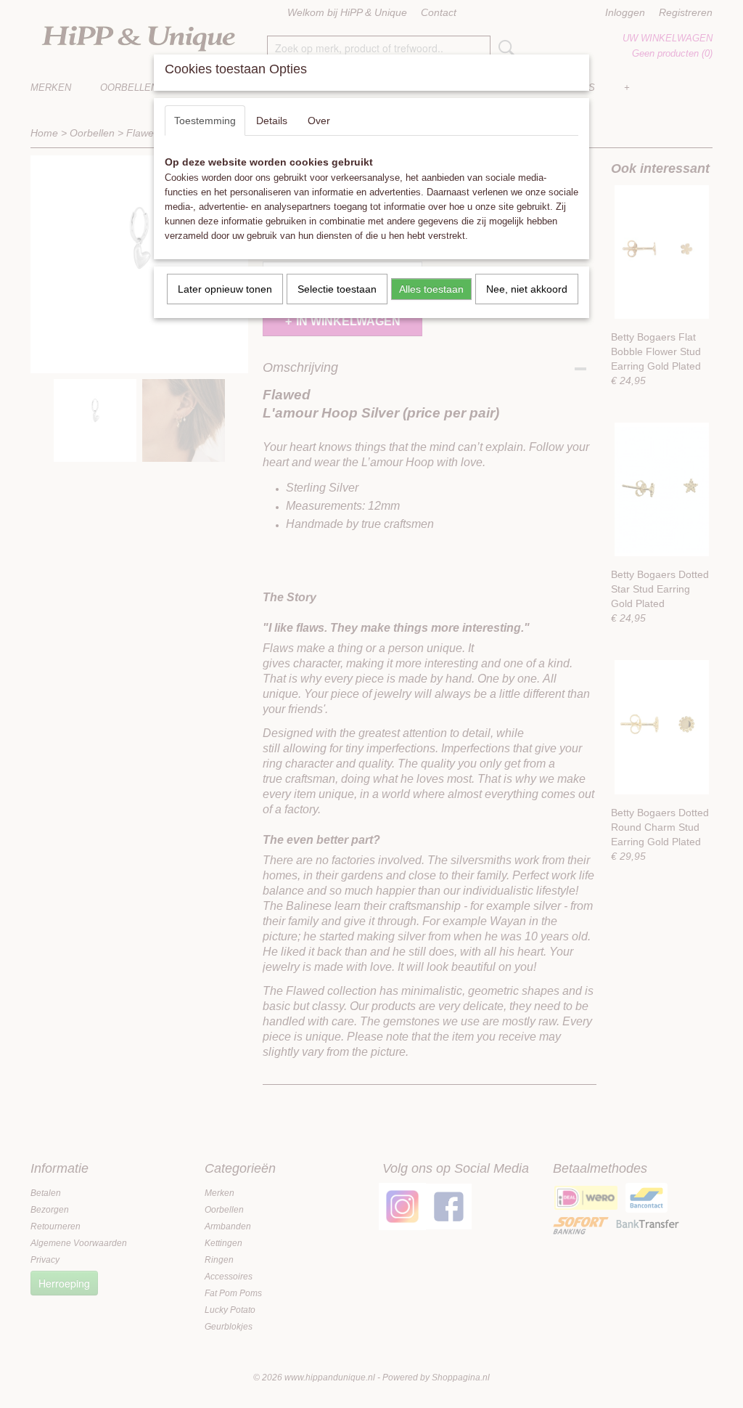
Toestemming (205, 120)
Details (271, 120)
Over (319, 120)
